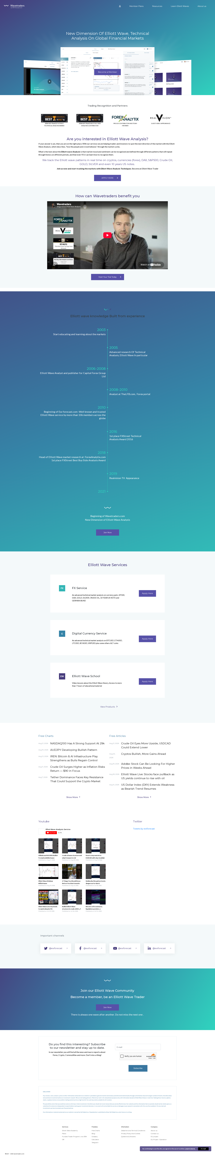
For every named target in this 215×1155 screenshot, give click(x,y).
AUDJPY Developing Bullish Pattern (73, 749)
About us (202, 6)
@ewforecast (55, 948)
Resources (157, 6)
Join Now (108, 532)
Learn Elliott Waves (180, 6)
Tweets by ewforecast (144, 829)
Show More (72, 797)
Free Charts (96, 1130)
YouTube (52, 833)
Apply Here (147, 593)
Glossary (95, 1136)
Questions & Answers (128, 1136)
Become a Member (107, 72)
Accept (203, 1149)
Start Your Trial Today (108, 277)
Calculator (95, 1139)
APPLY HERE (107, 178)
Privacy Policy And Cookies (130, 1133)
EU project (154, 1136)
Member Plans (136, 6)
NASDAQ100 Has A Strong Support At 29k (77, 743)
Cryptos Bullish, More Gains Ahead (143, 753)
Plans (64, 1133)
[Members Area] (120, 6)
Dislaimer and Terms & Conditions (133, 1130)
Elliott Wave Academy (70, 1130)
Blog (93, 1133)
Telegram (95, 1142)
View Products (107, 707)
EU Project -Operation (159, 1139)
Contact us (155, 1133)
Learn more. (190, 1149)
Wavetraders (15, 6)
